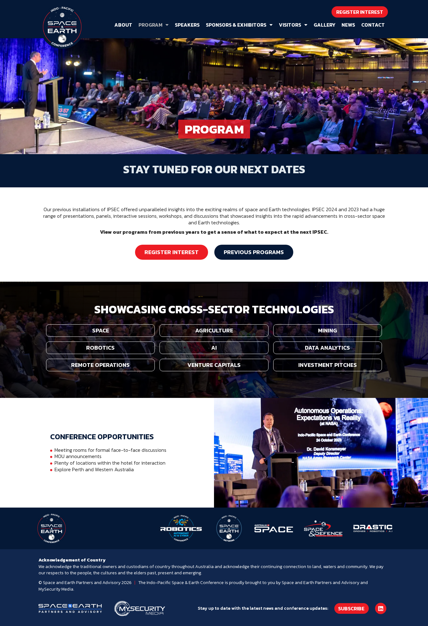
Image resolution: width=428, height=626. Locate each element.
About (123, 25)
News (348, 25)
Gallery (324, 25)
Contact (373, 25)
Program (150, 25)
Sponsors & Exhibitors (236, 25)
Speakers (187, 25)
